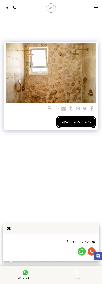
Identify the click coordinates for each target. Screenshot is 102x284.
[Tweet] (84, 109)
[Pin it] (77, 109)
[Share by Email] (63, 109)
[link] (49, 109)
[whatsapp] (56, 109)
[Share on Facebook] (91, 109)
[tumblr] (70, 109)
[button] (96, 7)
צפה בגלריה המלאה (76, 122)
